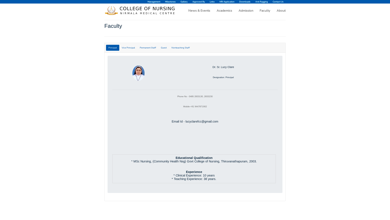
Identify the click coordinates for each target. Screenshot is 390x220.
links (212, 1)
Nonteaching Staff (181, 47)
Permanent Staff (148, 47)
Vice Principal (128, 47)
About (281, 10)
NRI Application (227, 1)
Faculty (265, 10)
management (154, 1)
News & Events (199, 10)
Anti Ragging (261, 1)
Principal (112, 47)
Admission (246, 10)
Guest (164, 47)
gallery (184, 1)
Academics (224, 10)
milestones (170, 1)
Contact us (278, 1)
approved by (198, 1)
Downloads (244, 1)
